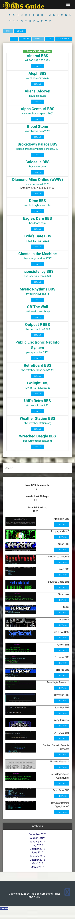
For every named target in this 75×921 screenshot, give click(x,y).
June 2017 (37, 852)
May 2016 (37, 863)
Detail (20, 31)
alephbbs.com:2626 (37, 78)
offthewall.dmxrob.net (37, 311)
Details (37, 66)
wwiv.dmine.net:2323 (37, 184)
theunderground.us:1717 (37, 258)
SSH (49, 39)
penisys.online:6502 (37, 352)
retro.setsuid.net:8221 (37, 405)
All (13, 39)
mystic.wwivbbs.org (37, 293)
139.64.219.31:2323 (37, 240)
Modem (25, 39)
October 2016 (37, 859)
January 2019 (37, 841)
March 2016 (37, 867)
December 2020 (37, 834)
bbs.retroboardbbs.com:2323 (37, 370)
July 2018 (37, 845)
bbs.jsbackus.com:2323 (37, 276)
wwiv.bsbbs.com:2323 (37, 131)
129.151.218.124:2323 (37, 387)
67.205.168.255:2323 (37, 60)
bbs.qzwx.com (37, 166)
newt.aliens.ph (37, 95)
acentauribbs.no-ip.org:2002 (37, 113)
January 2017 (37, 856)
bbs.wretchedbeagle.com (37, 440)
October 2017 (37, 848)
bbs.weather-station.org (37, 423)
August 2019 (37, 837)
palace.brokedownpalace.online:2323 (37, 148)
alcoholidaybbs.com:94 (37, 205)
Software (63, 39)
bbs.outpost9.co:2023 (37, 329)
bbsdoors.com (37, 223)
